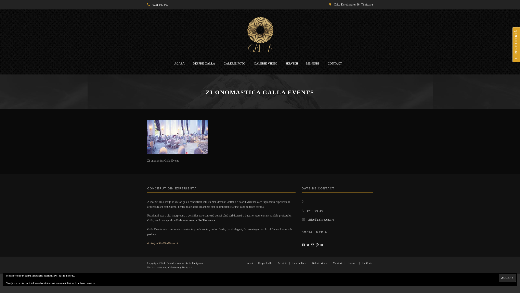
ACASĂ (179, 63)
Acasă (250, 263)
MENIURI (312, 63)
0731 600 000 (160, 4)
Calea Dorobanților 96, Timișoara (353, 4)
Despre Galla (265, 263)
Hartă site (367, 263)
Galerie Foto (299, 263)
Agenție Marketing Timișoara (176, 267)
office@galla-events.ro (321, 219)
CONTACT (335, 63)
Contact (352, 263)
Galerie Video (319, 263)
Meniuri (337, 263)
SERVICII (291, 63)
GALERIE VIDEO (265, 63)
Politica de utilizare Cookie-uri (81, 283)
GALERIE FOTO (234, 63)
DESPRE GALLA (204, 63)
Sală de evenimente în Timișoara (185, 263)
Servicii (282, 263)
